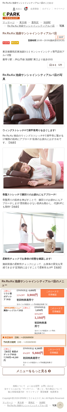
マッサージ (9, 22)
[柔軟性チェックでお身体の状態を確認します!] (33, 233)
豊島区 (35, 22)
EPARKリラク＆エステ (11, 15)
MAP (61, 37)
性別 (18, 9)
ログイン (46, 9)
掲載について (19, 386)
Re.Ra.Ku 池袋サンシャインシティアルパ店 (31, 25)
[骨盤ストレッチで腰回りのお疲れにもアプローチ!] (33, 169)
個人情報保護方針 (16, 392)
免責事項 (54, 392)
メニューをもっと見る (32, 371)
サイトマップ (32, 392)
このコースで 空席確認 (52, 293)
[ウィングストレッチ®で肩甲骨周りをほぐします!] (33, 105)
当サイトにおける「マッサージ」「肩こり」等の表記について (33, 389)
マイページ (59, 9)
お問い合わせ (47, 386)
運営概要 (44, 392)
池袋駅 (47, 22)
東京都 (23, 22)
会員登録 (34, 9)
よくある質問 (33, 386)
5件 (55, 65)
